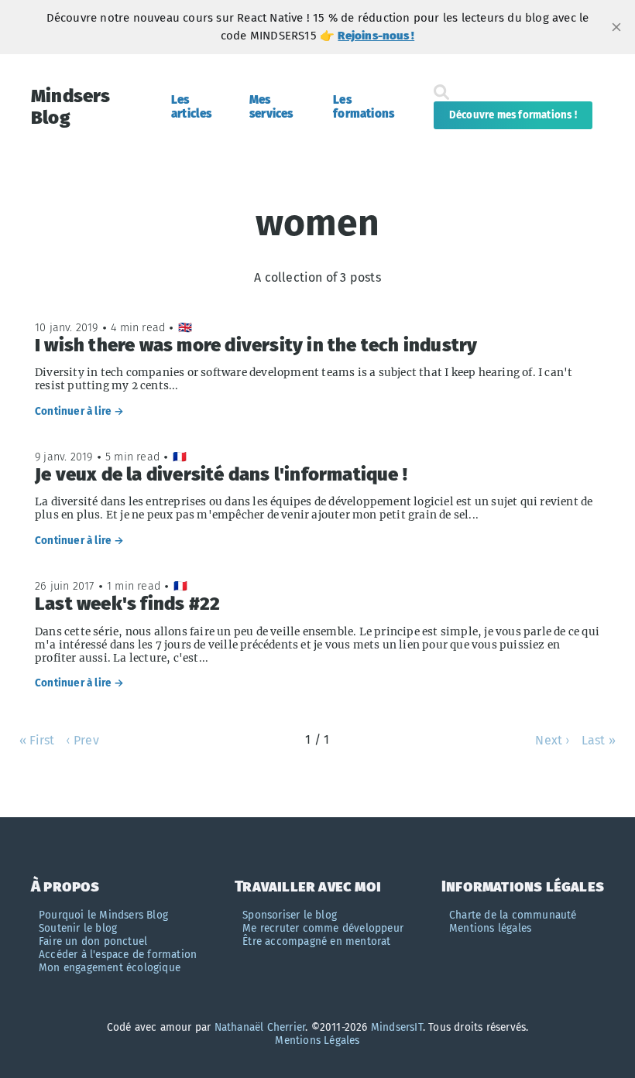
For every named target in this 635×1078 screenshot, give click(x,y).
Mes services (271, 107)
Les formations (363, 107)
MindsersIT (397, 1027)
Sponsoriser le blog (289, 915)
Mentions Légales (317, 1040)
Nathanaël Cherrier (260, 1027)
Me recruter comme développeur (322, 928)
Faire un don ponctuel (93, 941)
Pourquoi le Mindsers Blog (103, 915)
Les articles (191, 107)
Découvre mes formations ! (513, 115)
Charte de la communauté (513, 915)
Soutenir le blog (78, 928)
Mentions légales (490, 928)
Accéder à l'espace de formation (118, 954)
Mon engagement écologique (109, 967)
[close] (616, 27)
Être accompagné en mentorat (316, 941)
